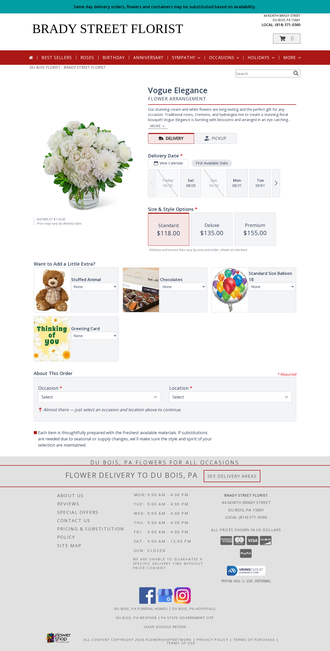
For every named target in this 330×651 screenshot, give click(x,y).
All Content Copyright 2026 (114, 639)
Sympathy (183, 57)
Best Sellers (57, 57)
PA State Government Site (187, 617)
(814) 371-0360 (287, 24)
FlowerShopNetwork (169, 639)
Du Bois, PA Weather (136, 617)
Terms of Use (181, 643)
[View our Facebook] (147, 602)
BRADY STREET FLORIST (107, 28)
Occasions (221, 57)
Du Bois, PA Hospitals (194, 608)
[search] (296, 73)
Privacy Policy (212, 639)
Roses (87, 57)
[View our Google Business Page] (165, 602)
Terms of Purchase (254, 639)
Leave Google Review (165, 626)
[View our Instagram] (182, 602)
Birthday (114, 57)
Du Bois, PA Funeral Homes (141, 608)
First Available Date (212, 163)
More (289, 57)
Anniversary (148, 57)
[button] (286, 39)
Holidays (258, 57)
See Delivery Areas (232, 476)
